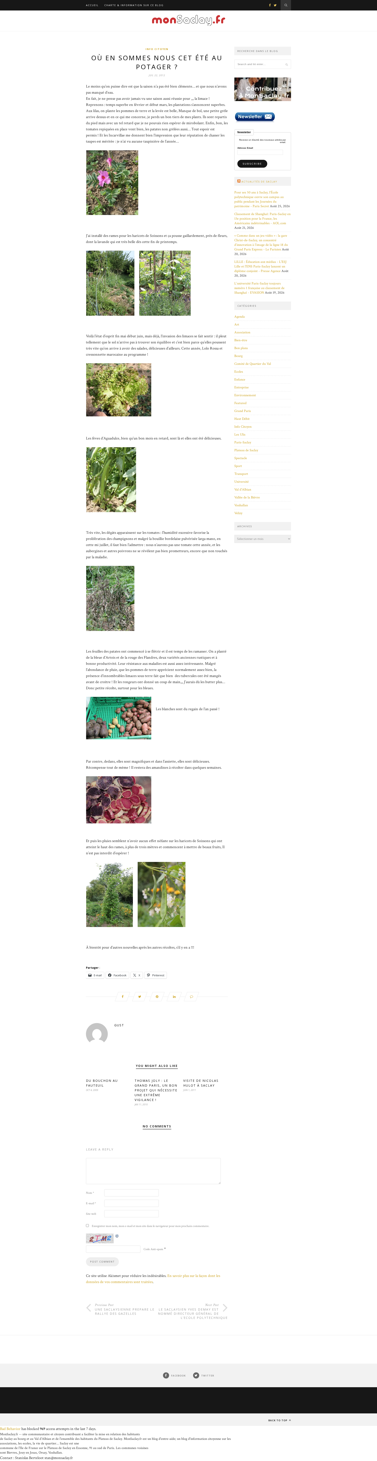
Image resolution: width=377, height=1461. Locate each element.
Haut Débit (242, 419)
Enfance (239, 379)
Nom (90, 1193)
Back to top (278, 1420)
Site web (91, 1214)
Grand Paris (242, 411)
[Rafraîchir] (117, 1236)
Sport (238, 466)
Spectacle (240, 458)
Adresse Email (245, 148)
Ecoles (238, 371)
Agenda (239, 316)
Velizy (238, 513)
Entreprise (241, 387)
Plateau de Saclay (246, 450)
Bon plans (241, 348)
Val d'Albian (242, 489)
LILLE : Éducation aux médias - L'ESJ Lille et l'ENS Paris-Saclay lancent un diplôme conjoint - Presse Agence (260, 266)
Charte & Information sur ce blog (134, 5)
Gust (119, 1025)
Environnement (245, 395)
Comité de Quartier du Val (252, 364)
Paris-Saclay (242, 442)
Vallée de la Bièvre (247, 497)
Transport (241, 474)
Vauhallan (241, 505)
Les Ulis (239, 434)
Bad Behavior (10, 1428)
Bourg (238, 356)
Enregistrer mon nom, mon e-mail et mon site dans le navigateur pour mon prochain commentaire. (150, 1226)
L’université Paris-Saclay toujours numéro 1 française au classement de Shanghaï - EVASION (259, 288)
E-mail (91, 1203)
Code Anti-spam (153, 1249)
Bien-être (240, 340)
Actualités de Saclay (259, 181)
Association (242, 332)
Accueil (92, 5)
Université (241, 481)
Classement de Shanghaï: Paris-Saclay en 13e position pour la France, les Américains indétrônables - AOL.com (262, 219)
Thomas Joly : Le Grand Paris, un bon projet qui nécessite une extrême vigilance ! (156, 1090)
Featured (240, 403)
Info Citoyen (157, 49)
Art (236, 324)
